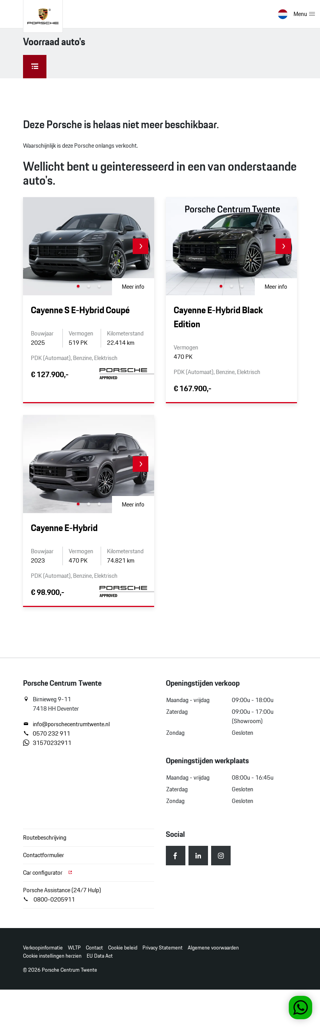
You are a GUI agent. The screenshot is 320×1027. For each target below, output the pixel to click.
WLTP (74, 948)
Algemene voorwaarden (213, 948)
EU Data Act (100, 956)
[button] (140, 246)
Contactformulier (43, 855)
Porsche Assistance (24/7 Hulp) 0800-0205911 (62, 894)
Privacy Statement (162, 948)
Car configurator (43, 872)
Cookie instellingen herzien (52, 956)
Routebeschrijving (44, 837)
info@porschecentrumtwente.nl (71, 724)
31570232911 (52, 743)
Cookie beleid (122, 948)
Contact (94, 948)
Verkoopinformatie (43, 948)
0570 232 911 (51, 733)
